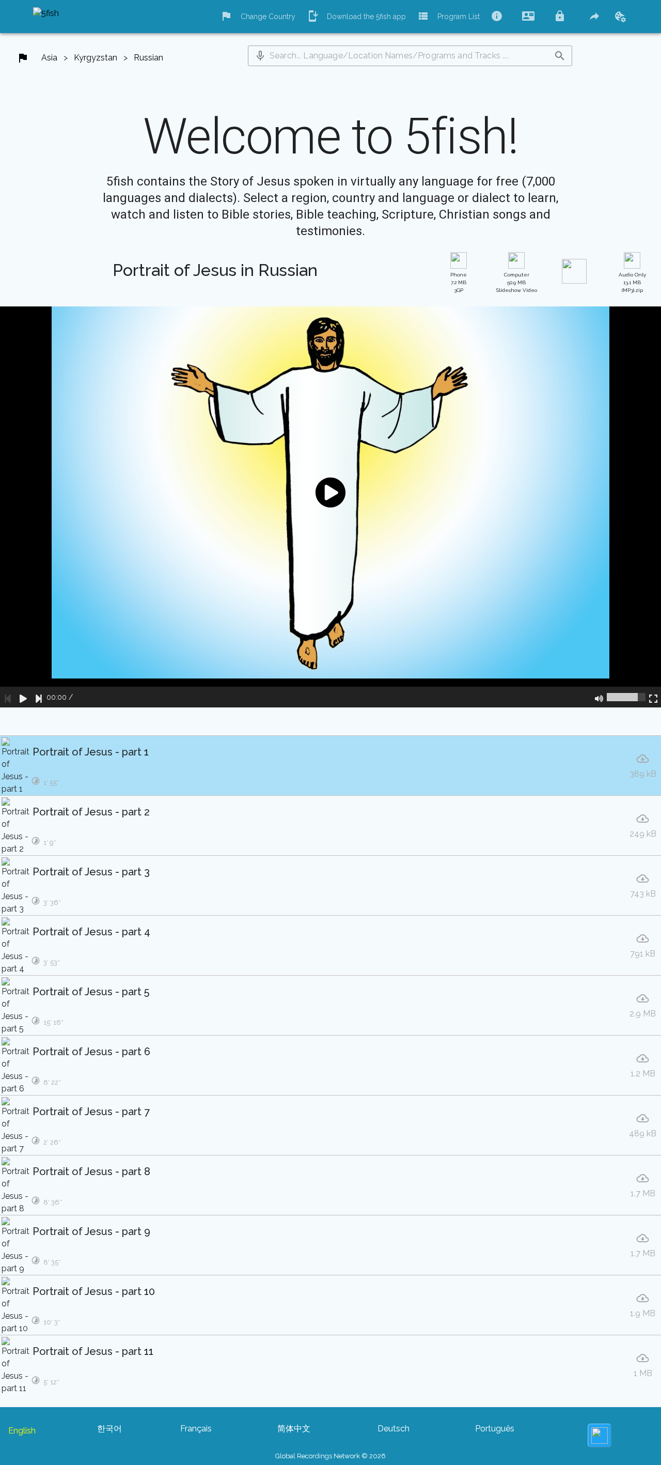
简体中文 (293, 1428)
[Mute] (599, 697)
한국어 (109, 1428)
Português (494, 1428)
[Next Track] (38, 697)
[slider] (626, 697)
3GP (458, 282)
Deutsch (393, 1428)
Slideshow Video (516, 282)
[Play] (23, 697)
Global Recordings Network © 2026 (330, 1456)
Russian (148, 58)
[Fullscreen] (653, 697)
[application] (330, 506)
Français (196, 1428)
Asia (49, 58)
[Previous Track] (7, 697)
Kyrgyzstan (95, 58)
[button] (260, 56)
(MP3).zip (632, 282)
